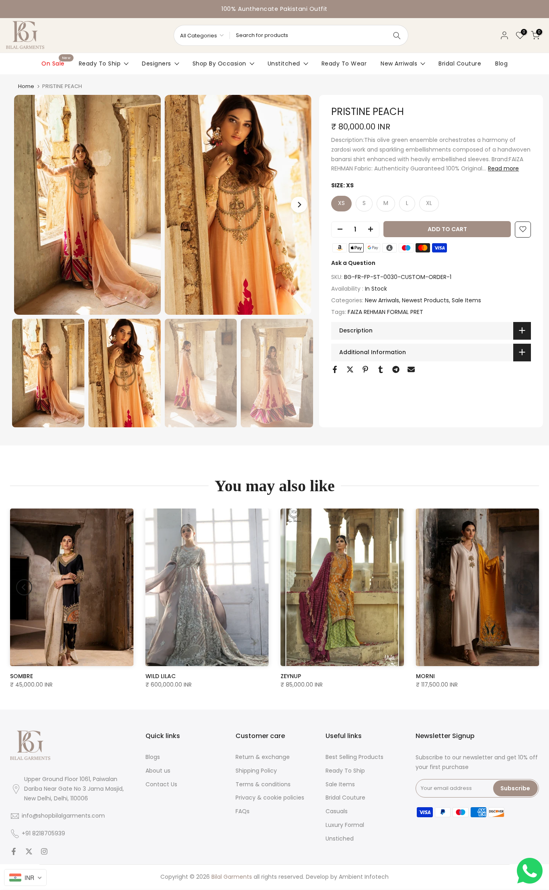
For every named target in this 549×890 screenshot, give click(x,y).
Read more (503, 168)
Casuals (337, 811)
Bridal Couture (459, 63)
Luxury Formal (345, 825)
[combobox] (25, 877)
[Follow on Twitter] (29, 851)
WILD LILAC (160, 676)
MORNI (425, 676)
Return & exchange (263, 757)
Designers (156, 63)
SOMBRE (21, 676)
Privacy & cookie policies (270, 798)
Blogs (152, 757)
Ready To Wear (344, 63)
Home (26, 86)
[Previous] (24, 587)
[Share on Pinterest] (365, 369)
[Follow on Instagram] (44, 851)
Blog (501, 63)
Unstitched (284, 63)
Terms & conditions (263, 784)
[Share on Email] (411, 369)
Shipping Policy (256, 771)
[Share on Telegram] (395, 369)
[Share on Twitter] (350, 369)
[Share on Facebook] (334, 369)
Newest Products (425, 300)
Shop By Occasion (219, 63)
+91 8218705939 (43, 833)
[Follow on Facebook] (13, 851)
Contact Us (161, 784)
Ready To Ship (100, 63)
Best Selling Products (354, 757)
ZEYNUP (291, 676)
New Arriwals (399, 63)
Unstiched (340, 839)
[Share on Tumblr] (380, 369)
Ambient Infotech (364, 877)
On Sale (55, 63)
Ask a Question (353, 262)
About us (157, 771)
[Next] (299, 205)
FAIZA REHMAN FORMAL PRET (385, 312)
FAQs (243, 811)
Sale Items (466, 300)
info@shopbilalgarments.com (63, 816)
